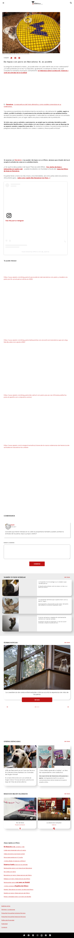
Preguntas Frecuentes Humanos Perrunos (13, 913)
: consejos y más (14, 847)
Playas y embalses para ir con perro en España (17, 896)
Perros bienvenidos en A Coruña (13, 857)
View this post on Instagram (14, 221)
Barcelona (18, 160)
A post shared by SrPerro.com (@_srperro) (35, 251)
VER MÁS (37, 700)
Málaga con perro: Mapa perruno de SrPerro (17, 879)
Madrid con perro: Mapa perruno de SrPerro (17, 893)
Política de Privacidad (7, 920)
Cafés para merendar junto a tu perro (15, 850)
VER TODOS (67, 794)
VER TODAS (67, 577)
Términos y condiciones (8, 909)
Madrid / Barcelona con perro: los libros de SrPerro (18, 889)
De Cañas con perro (10, 871)
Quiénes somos (5, 906)
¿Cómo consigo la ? (16, 886)
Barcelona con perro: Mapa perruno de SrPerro (18, 875)
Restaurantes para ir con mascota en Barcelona (18, 868)
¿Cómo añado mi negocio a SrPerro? (15, 861)
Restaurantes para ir (17, 882)
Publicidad (4, 924)
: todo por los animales (16, 864)
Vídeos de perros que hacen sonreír (14, 854)
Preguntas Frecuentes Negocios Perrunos (13, 916)
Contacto (4, 927)
